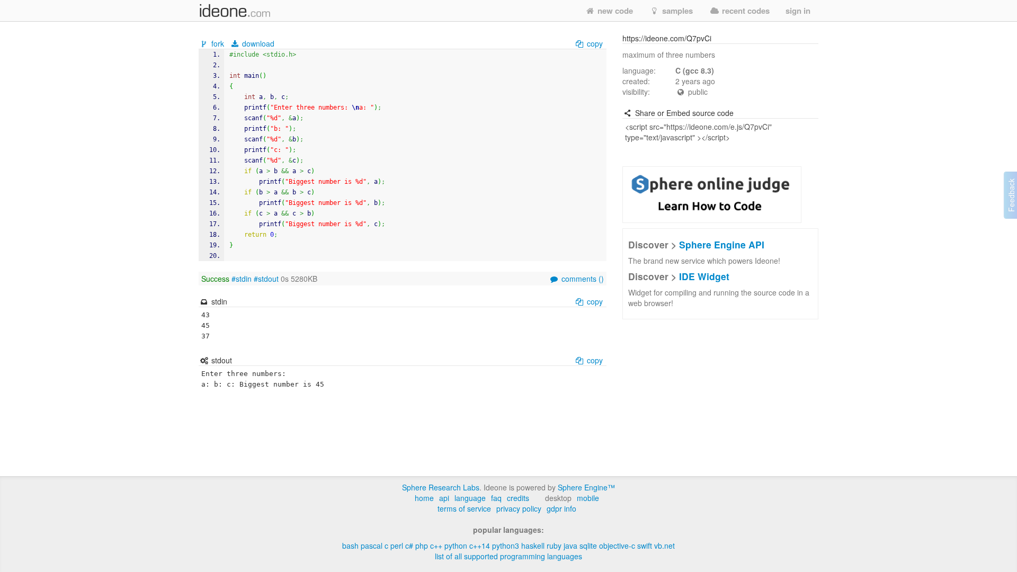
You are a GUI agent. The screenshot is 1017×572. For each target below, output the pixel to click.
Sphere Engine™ (586, 487)
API (444, 498)
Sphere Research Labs (440, 487)
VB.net (664, 545)
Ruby (554, 545)
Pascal (371, 545)
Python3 (505, 545)
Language (470, 498)
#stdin (241, 278)
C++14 (479, 545)
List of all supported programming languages (508, 556)
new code (614, 10)
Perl (396, 545)
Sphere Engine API (721, 244)
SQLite (588, 545)
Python (455, 545)
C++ (436, 545)
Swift (644, 545)
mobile (588, 498)
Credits (518, 498)
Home (424, 498)
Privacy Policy (518, 508)
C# (409, 545)
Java (570, 545)
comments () (581, 278)
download (257, 43)
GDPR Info (561, 508)
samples (676, 10)
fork (217, 43)
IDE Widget (704, 276)
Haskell (533, 545)
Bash (350, 545)
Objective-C (617, 545)
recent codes (745, 10)
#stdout (266, 278)
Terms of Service (464, 508)
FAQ (496, 498)
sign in (798, 10)
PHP (421, 545)
